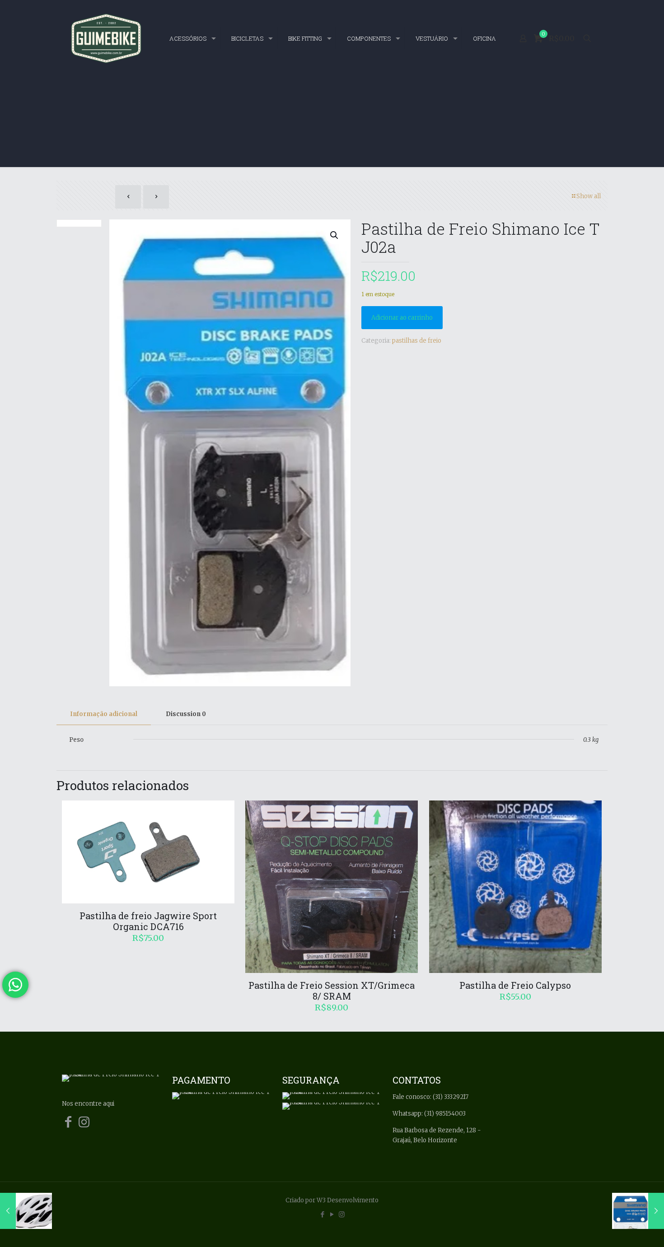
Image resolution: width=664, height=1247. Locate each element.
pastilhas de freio (416, 340)
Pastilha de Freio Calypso (515, 985)
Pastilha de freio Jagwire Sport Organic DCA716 (148, 921)
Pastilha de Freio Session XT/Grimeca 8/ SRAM (331, 990)
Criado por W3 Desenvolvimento (332, 1200)
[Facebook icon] (322, 1214)
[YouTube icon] (332, 1214)
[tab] (103, 714)
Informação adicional (103, 714)
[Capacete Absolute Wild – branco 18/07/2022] (26, 1211)
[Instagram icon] (341, 1214)
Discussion (186, 714)
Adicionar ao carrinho (402, 317)
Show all (588, 196)
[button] (335, 235)
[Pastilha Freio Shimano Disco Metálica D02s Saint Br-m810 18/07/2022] (638, 1211)
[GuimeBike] (106, 38)
